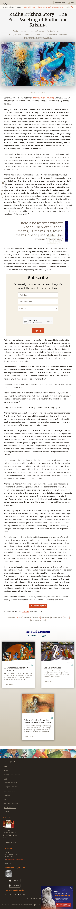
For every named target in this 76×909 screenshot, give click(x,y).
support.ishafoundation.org (15, 859)
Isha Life (6, 799)
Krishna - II (25, 611)
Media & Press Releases (12, 774)
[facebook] (2, 186)
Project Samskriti (10, 807)
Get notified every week (38, 606)
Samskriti (7, 795)
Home (5, 7)
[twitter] (2, 190)
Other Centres (9, 863)
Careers (6, 812)
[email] (2, 197)
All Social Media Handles (35, 899)
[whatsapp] (3, 183)
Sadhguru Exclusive (10, 782)
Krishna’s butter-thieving (43, 98)
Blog (5, 766)
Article (19, 7)
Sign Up (38, 330)
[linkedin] (2, 194)
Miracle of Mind (9, 762)
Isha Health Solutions (11, 803)
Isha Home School (10, 791)
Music (6, 770)
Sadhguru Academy (10, 787)
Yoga (5, 778)
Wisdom (11, 7)
